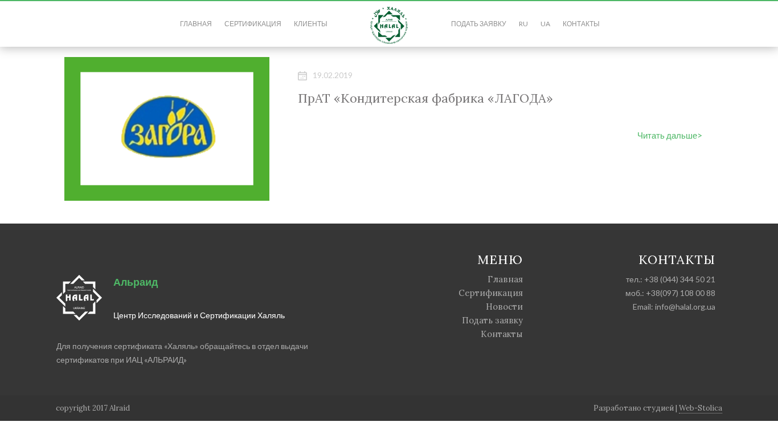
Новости (504, 306)
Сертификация (252, 23)
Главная (196, 23)
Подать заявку (478, 23)
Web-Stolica (700, 408)
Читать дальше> (669, 135)
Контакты (581, 23)
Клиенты (310, 23)
